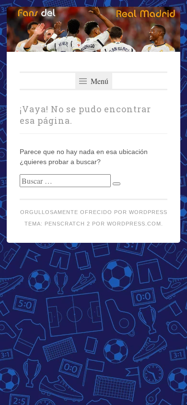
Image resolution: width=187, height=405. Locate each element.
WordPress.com (134, 223)
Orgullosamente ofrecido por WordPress (93, 212)
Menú (98, 81)
